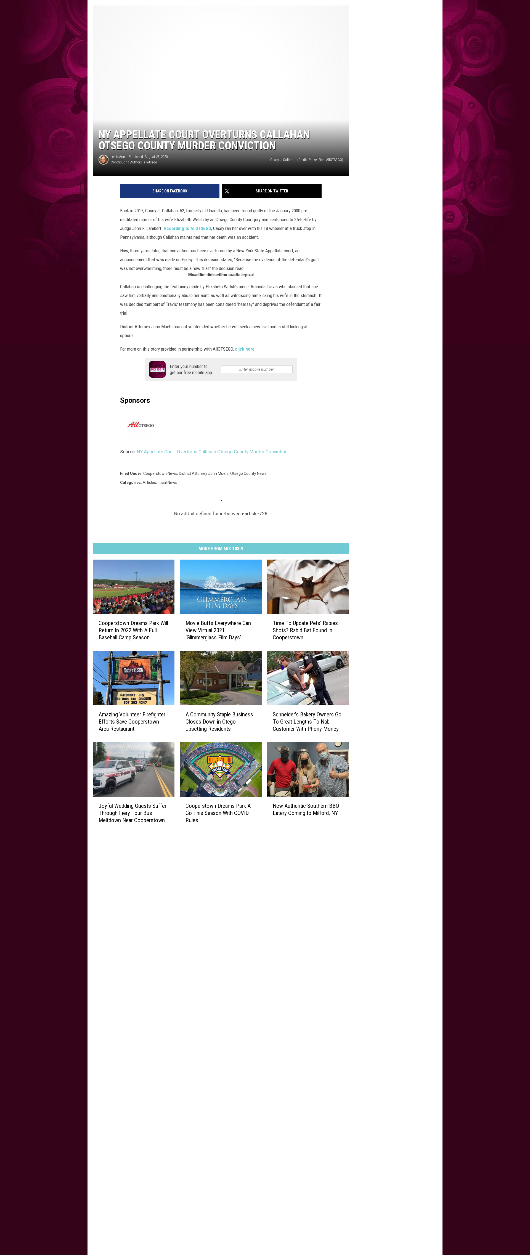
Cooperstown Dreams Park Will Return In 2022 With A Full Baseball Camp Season (133, 630)
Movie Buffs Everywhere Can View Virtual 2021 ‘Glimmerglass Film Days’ (218, 630)
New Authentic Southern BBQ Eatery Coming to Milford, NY (306, 809)
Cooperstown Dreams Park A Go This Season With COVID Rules (218, 813)
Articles (149, 482)
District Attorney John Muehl (204, 473)
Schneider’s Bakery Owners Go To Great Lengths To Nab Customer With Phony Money (307, 721)
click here (245, 349)
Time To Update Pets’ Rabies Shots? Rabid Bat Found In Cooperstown (305, 630)
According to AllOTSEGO (187, 228)
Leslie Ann (118, 157)
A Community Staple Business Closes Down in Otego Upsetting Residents (219, 721)
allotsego (150, 162)
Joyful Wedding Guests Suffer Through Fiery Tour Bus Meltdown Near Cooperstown (132, 813)
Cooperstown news (160, 473)
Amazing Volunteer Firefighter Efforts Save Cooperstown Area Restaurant (132, 721)
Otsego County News (248, 473)
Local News (167, 482)
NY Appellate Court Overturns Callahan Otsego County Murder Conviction (212, 451)
